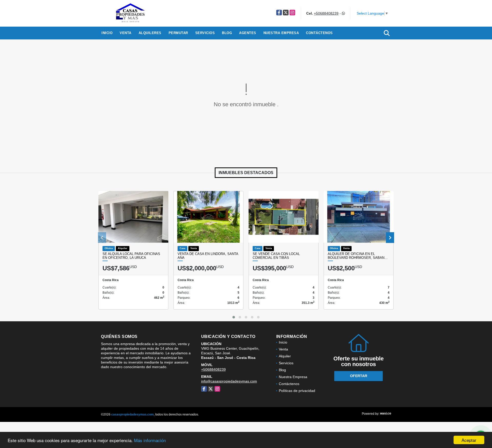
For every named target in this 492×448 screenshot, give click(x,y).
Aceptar (469, 440)
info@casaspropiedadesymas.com (229, 381)
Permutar (178, 33)
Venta (125, 33)
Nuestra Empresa (281, 33)
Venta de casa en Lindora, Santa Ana (208, 256)
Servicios (205, 33)
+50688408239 (326, 13)
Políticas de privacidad (297, 391)
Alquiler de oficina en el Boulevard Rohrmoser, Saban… (358, 256)
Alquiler (285, 356)
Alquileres (150, 33)
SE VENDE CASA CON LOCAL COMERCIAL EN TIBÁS (276, 256)
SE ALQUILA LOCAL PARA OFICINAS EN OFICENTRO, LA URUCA (131, 256)
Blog (227, 33)
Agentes (247, 33)
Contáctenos (319, 33)
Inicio (106, 33)
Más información (150, 440)
